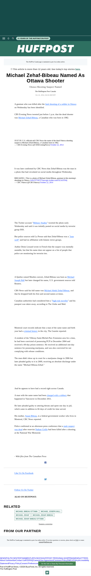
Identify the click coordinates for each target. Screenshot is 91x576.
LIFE (33, 558)
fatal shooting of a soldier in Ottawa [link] (60, 104)
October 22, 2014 (57, 145)
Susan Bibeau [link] (31, 416)
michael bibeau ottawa (27, 511)
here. (77, 69)
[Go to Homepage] (47, 572)
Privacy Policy (14, 564)
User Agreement (46, 560)
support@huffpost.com (45, 542)
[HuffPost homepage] (30, 556)
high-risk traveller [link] (60, 301)
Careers (36, 560)
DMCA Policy (72, 560)
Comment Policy (60, 560)
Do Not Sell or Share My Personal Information (57, 564)
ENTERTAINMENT (22, 558)
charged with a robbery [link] (57, 395)
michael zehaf (22, 515)
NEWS (3, 558)
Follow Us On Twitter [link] (23, 490)
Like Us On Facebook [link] (23, 473)
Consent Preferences (29, 564)
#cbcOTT (34, 180)
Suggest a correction (45, 524)
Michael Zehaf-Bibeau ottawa (30, 519)
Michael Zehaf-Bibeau (43, 515)
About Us (4, 560)
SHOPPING (69, 558)
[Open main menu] (3, 38)
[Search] (13, 38)
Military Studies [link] (40, 223)
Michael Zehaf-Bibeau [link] (28, 117)
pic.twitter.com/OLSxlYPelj (56, 180)
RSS (27, 560)
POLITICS (10, 558)
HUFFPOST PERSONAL (53, 558)
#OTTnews (42, 180)
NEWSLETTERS (81, 558)
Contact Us (20, 560)
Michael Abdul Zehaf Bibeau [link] (56, 290)
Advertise (12, 560)
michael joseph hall (51, 511)
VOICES (38, 558)
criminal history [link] (31, 331)
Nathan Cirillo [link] (41, 429)
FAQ (76, 540)
